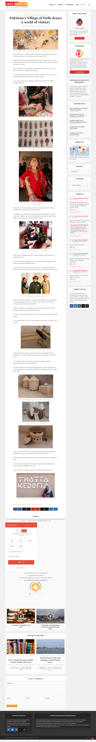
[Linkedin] (75, 306)
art (15, 504)
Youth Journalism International (81, 198)
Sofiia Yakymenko (60, 664)
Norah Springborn (30, 664)
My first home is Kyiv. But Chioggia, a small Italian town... (50, 660)
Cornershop (35, 737)
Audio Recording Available (13, 656)
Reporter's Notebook (35, 15)
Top (43, 15)
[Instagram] (83, 306)
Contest (60, 4)
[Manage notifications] (92, 738)
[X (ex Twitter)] (87, 306)
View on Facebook (73, 212)
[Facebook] (71, 306)
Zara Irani (73, 129)
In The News (69, 4)
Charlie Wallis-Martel (75, 123)
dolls (24, 504)
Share (80, 212)
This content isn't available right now (79, 225)
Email (27, 698)
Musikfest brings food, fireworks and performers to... (78, 121)
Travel (47, 15)
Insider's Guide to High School (27, 656)
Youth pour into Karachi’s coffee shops (77, 127)
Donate (83, 4)
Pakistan (34, 504)
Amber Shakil (46, 26)
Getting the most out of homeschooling (76, 133)
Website (47, 698)
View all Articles (79, 38)
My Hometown (53, 656)
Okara (28, 504)
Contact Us (88, 737)
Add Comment (36, 26)
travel (40, 504)
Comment (9, 683)
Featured (25, 15)
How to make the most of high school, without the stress (21, 661)
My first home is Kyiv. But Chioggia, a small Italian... (77, 115)
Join (77, 4)
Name (8, 698)
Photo (73, 209)
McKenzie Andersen (75, 135)
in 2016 (49, 521)
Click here (79, 157)
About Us (52, 4)
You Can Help (79, 72)
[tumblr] (79, 306)
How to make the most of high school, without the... (78, 109)
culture (19, 504)
